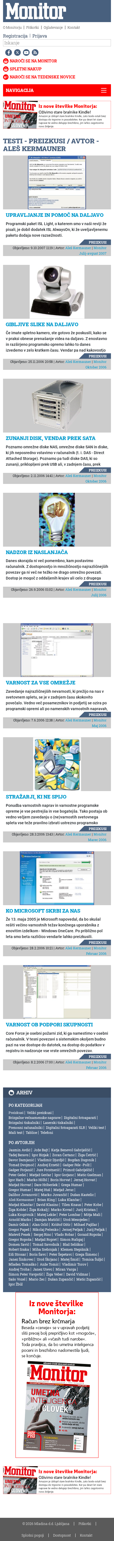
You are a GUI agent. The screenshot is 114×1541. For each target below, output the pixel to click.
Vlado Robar (64, 1234)
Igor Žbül (16, 1284)
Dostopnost (62, 1535)
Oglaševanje (53, 27)
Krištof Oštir (61, 1224)
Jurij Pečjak (95, 1229)
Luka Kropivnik (21, 1214)
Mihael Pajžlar (85, 1224)
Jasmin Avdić (19, 1150)
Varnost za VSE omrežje (41, 682)
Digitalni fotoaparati (80, 1117)
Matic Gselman (89, 1175)
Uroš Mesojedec (75, 1219)
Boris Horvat (60, 1180)
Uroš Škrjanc (47, 1259)
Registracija (15, 36)
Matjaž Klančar (21, 1204)
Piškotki (32, 27)
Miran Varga (66, 1269)
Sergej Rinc (42, 1234)
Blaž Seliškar (73, 1244)
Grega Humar (71, 1184)
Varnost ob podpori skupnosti (49, 1024)
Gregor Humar (20, 1189)
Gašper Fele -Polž (76, 1165)
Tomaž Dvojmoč (21, 1165)
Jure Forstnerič (48, 1170)
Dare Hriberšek (46, 1184)
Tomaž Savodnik (46, 1244)
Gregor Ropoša (20, 1239)
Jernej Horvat (84, 1180)
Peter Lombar (70, 1214)
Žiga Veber (54, 1274)
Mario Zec (37, 1279)
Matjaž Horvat (20, 1184)
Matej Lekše (46, 1214)
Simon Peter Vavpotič (26, 1274)
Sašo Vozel (17, 1279)
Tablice (31, 1132)
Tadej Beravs (18, 1155)
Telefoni (46, 1132)
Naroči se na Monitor (33, 61)
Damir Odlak (19, 1224)
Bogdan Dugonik (81, 1160)
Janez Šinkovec (21, 1259)
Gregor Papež (19, 1229)
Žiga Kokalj (38, 1209)
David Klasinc (47, 1204)
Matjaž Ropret (46, 1239)
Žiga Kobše (17, 1209)
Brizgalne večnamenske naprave (35, 1117)
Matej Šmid (70, 1259)
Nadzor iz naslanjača (37, 552)
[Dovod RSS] (34, 52)
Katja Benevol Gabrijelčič (70, 1150)
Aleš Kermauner (78, 248)
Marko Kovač (61, 1209)
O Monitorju (12, 27)
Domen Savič (19, 1244)
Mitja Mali (92, 1214)
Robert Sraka (19, 1249)
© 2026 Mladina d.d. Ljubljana (45, 1523)
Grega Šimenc (86, 1254)
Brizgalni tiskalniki (24, 1122)
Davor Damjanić (21, 1160)
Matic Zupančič (88, 1279)
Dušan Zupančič (60, 1279)
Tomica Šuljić (92, 1259)
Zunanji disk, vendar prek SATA (50, 438)
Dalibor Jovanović (23, 1194)
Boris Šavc (37, 1254)
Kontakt (74, 27)
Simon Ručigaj (71, 1239)
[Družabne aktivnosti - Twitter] (16, 52)
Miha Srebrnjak (44, 1249)
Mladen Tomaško (23, 1264)
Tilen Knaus (71, 1204)
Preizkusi (98, 242)
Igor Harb (16, 1180)
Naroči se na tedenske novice (42, 77)
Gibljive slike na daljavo (42, 324)
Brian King (46, 1199)
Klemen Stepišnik (75, 1249)
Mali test (15, 1132)
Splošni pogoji (33, 1535)
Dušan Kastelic (82, 1194)
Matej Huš (42, 1189)
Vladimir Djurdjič (50, 1160)
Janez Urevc (42, 1269)
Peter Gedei (17, 1175)
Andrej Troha (19, 1269)
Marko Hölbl (37, 1180)
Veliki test (96, 1127)
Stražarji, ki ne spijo (36, 796)
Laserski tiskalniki (58, 1122)
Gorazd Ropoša (89, 1234)
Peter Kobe (92, 1204)
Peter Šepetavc (60, 1254)
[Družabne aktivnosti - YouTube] (25, 52)
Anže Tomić (49, 1264)
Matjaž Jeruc (63, 1189)
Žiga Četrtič (87, 1155)
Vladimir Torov (74, 1264)
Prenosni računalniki (26, 1127)
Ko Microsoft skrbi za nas (43, 910)
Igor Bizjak (40, 1155)
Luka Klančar (69, 1199)
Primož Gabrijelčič (77, 1170)
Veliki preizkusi (39, 1112)
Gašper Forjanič (21, 1170)
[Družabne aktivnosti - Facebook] (7, 52)
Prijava (39, 36)
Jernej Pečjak (72, 1229)
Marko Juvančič (54, 1194)
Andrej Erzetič (48, 1165)
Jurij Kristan (86, 1209)
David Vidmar (77, 1274)
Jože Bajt (41, 1150)
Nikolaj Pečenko (46, 1229)
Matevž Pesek (19, 1234)
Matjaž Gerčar (40, 1175)
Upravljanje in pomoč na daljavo (54, 215)
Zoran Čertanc (63, 1155)
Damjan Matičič (47, 1219)
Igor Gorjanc (64, 1175)
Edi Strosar (17, 1254)
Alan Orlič (40, 1224)
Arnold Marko (20, 1219)
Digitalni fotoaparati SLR (65, 1127)
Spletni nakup (26, 69)
